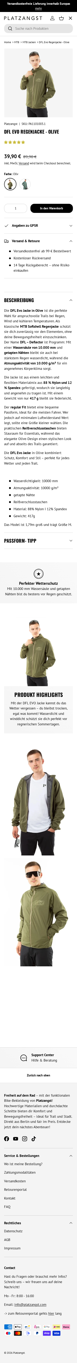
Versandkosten (15, 1181)
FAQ (7, 1206)
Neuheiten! (16, 74)
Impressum (12, 1248)
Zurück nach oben (38, 1075)
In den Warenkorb (51, 208)
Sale (10, 90)
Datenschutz (13, 1231)
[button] (15, 142)
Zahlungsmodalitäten (20, 1172)
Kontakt (9, 1198)
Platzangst (10, 124)
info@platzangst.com (30, 1304)
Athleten (14, 44)
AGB (7, 1239)
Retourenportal (15, 1189)
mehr (38, 8)
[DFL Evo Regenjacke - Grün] (25, 184)
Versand (24, 163)
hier (51, 1313)
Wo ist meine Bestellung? (23, 1164)
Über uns (14, 59)
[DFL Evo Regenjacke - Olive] (10, 184)
